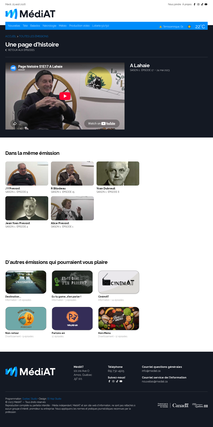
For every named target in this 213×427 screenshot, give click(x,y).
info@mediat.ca (151, 370)
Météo (63, 25)
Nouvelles (14, 25)
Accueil (10, 36)
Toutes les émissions (33, 36)
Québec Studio (29, 398)
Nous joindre (174, 4)
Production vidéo (79, 25)
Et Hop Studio (54, 398)
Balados (35, 25)
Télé (25, 25)
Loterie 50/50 (100, 25)
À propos (187, 4)
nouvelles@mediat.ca (155, 381)
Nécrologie (49, 25)
